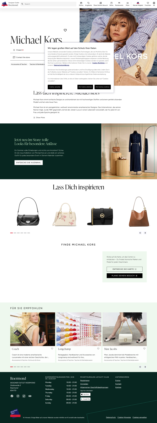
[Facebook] (12, 396)
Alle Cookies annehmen (103, 87)
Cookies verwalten (140, 417)
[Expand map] (55, 274)
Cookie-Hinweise (124, 417)
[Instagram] (18, 396)
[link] (13, 4)
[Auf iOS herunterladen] (85, 394)
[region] (79, 67)
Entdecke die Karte (123, 269)
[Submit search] (22, 4)
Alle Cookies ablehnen (85, 87)
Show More (40, 117)
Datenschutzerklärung (61, 65)
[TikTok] (24, 396)
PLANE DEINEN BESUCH (123, 276)
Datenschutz (111, 417)
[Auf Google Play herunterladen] (85, 399)
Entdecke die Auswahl (28, 163)
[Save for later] (65, 30)
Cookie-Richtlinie (98, 63)
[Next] (145, 233)
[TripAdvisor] (30, 396)
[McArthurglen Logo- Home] (5, 4)
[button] (52, 348)
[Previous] (140, 233)
